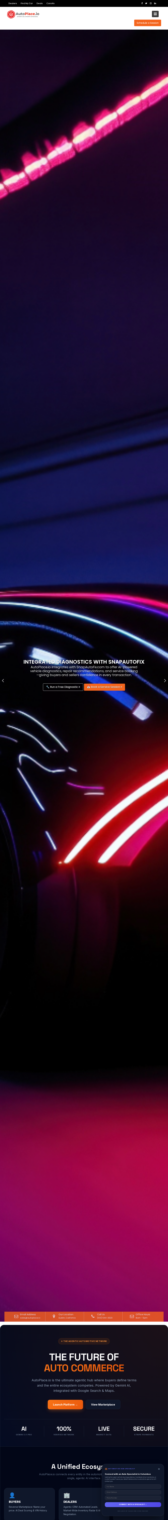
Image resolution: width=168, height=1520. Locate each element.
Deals (40, 3)
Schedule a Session (148, 23)
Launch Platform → (65, 1404)
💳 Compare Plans (62, 687)
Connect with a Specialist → (133, 1504)
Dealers (13, 3)
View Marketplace (103, 1404)
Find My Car (27, 3)
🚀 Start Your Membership (100, 687)
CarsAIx (50, 3)
